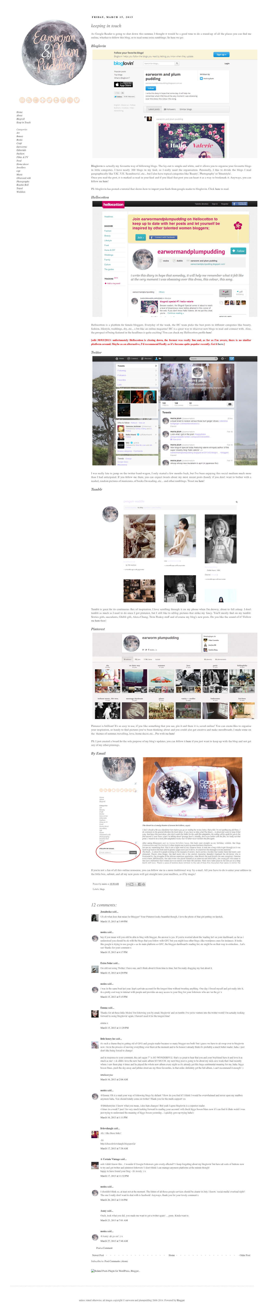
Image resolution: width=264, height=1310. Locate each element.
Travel (19, 188)
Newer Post (98, 1255)
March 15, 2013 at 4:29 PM (113, 972)
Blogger (180, 1300)
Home (172, 1255)
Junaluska (106, 911)
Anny (103, 1211)
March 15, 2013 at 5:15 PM (113, 996)
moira (103, 932)
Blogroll (20, 118)
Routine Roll (22, 184)
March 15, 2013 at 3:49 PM (113, 921)
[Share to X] (136, 884)
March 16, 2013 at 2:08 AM (114, 1079)
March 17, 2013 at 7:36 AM (114, 1148)
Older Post (245, 1255)
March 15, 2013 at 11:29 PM (114, 1027)
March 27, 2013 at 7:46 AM (114, 1240)
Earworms (21, 146)
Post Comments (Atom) (116, 1261)
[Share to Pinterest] (143, 884)
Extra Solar (106, 963)
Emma (103, 1007)
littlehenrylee (106, 1074)
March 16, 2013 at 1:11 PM (113, 1117)
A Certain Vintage (110, 1159)
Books (19, 139)
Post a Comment (104, 1247)
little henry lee (107, 1038)
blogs (102, 889)
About (19, 115)
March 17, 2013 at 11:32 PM (114, 1175)
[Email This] (128, 884)
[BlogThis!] (132, 884)
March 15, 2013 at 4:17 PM (113, 952)
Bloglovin (97, 166)
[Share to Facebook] (140, 884)
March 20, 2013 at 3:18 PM (113, 1199)
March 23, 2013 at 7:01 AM (114, 1220)
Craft (19, 143)
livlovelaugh (106, 1128)
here (105, 181)
